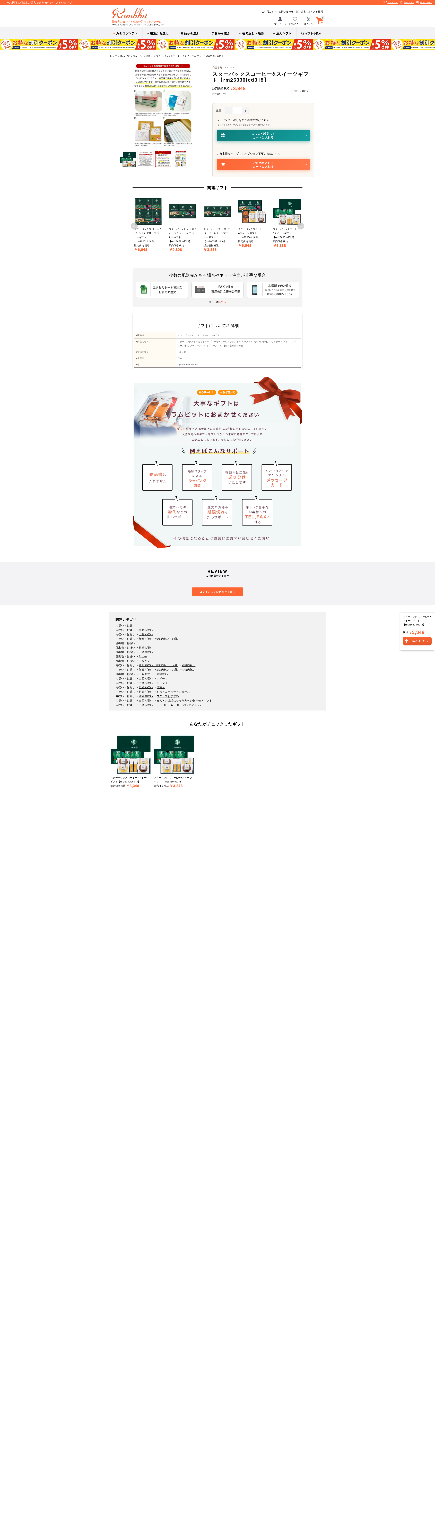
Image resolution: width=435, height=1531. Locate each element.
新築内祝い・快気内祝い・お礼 (158, 639)
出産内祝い (146, 634)
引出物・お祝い (125, 643)
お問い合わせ (286, 11)
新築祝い (162, 674)
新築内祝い (189, 665)
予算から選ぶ (221, 33)
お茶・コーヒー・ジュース (173, 692)
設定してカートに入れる (263, 135)
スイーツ (162, 678)
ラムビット (392, 2)
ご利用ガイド (269, 11)
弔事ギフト (409, 2)
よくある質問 (315, 11)
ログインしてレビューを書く (217, 592)
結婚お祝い (146, 647)
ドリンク (162, 683)
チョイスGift (426, 2)
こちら (222, 301)
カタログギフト (127, 33)
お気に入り (295, 23)
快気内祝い (189, 669)
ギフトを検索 (313, 33)
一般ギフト (146, 661)
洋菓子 (161, 687)
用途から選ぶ (159, 33)
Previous (134, 226)
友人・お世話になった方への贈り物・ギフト (184, 700)
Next (300, 226)
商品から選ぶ (190, 33)
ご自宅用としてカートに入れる (263, 164)
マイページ (280, 23)
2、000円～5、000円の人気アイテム (180, 705)
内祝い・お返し (125, 625)
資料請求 (301, 11)
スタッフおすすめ (168, 696)
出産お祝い (146, 652)
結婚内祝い (146, 630)
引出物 (143, 656)
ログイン (308, 23)
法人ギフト (284, 33)
